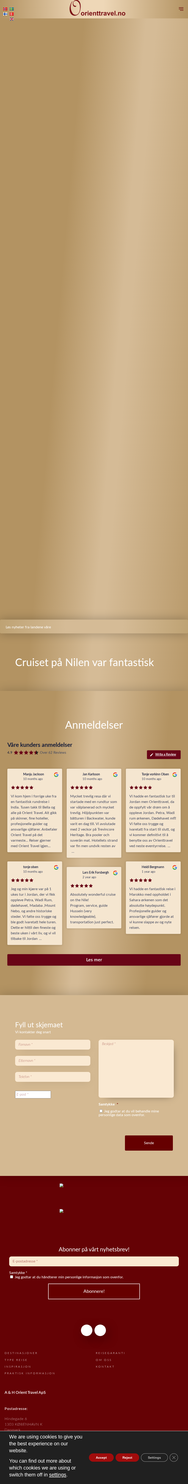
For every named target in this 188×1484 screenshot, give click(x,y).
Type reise (16, 1360)
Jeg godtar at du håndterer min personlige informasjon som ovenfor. (69, 1277)
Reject (127, 1457)
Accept (101, 1457)
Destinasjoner (21, 1353)
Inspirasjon (18, 1366)
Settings (154, 1457)
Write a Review (165, 754)
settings (57, 1475)
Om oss (104, 1360)
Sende (149, 1143)
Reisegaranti (110, 1353)
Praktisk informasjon (30, 1373)
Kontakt (105, 1366)
